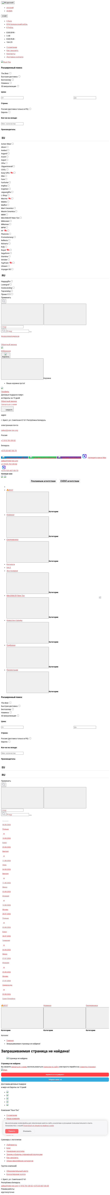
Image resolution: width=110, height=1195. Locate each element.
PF (2, 231)
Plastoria (5, 234)
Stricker (4, 260)
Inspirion (4, 189)
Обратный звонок (9, 344)
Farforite (4, 182)
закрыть (7, 409)
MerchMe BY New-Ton (10, 218)
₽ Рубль (9, 27)
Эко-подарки (12, 571)
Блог (8, 1148)
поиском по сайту (51, 1067)
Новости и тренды (14, 620)
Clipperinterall (6, 166)
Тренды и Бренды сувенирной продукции (24, 1154)
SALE (8, 567)
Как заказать (12, 50)
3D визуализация (9, 86)
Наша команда (13, 1118)
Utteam (4, 266)
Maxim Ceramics (8, 211)
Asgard (4, 154)
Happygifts (5, 281)
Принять (11, 1131)
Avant (3, 157)
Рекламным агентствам (43, 481)
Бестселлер (6, 80)
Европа (4, 112)
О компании (11, 47)
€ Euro (9, 21)
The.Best (5, 73)
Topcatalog (5, 291)
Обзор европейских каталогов (19, 1161)
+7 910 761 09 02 (25, 1186)
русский (10, 3)
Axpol (3, 160)
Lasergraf (5, 285)
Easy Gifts (5, 173)
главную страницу (88, 1067)
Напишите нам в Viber (71, 457)
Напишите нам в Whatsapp (45, 457)
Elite (3, 176)
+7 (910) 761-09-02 (9, 464)
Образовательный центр (17, 1171)
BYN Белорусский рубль (17, 24)
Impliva (4, 186)
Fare (3, 179)
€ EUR (4, 16)
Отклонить (27, 1131)
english (9, 11)
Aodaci (4, 150)
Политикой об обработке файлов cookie (38, 1126)
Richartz (4, 244)
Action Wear (6, 144)
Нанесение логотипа (15, 1151)
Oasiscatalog (6, 288)
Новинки (10, 515)
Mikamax (5, 224)
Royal (3, 250)
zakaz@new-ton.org (9, 461)
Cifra (3, 163)
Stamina (4, 256)
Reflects (4, 240)
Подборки (10, 645)
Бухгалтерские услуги (15, 1174)
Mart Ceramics (7, 208)
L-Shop (4, 195)
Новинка (5, 83)
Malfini (4, 205)
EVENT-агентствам (70, 481)
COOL (3, 170)
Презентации (12, 670)
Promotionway (7, 237)
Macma (4, 199)
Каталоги (10, 564)
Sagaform (5, 253)
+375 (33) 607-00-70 (9, 470)
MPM (3, 227)
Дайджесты (11, 1145)
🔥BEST (9, 490)
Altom (3, 147)
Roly (3, 247)
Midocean (5, 221)
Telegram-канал (54, 1079)
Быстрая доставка (9, 77)
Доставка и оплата (14, 57)
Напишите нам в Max (97, 457)
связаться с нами (19, 1067)
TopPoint (5, 263)
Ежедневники (12, 539)
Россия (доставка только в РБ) (15, 109)
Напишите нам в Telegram (17, 457)
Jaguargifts (6, 192)
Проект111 (6, 294)
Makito (4, 202)
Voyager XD (6, 269)
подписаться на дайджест (55, 1074)
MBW (3, 215)
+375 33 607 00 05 (41, 1186)
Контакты (10, 54)
